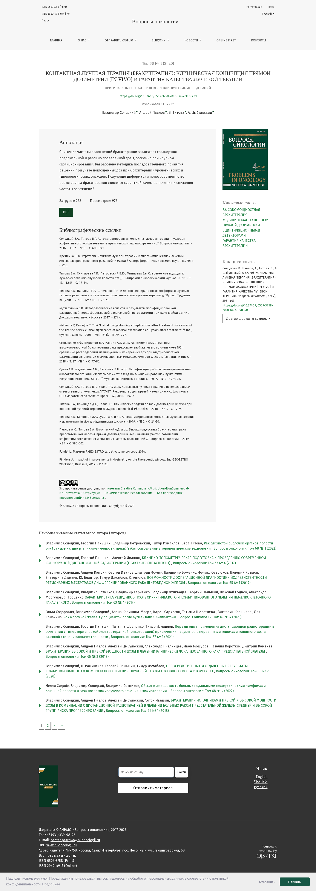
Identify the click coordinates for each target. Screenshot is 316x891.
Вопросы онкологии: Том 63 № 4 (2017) (204, 563)
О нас (82, 40)
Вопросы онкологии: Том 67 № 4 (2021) (209, 617)
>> (61, 726)
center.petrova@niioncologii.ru (75, 840)
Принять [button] (294, 881)
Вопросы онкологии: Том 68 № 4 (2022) (202, 691)
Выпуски (159, 40)
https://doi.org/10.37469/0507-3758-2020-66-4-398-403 (158, 96)
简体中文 (260, 782)
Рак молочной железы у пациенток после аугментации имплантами (120, 617)
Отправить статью (119, 40)
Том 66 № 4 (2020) (158, 63)
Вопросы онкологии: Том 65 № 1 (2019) (219, 583)
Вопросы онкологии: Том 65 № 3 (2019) (77, 657)
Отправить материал (153, 788)
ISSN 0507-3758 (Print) (54, 6)
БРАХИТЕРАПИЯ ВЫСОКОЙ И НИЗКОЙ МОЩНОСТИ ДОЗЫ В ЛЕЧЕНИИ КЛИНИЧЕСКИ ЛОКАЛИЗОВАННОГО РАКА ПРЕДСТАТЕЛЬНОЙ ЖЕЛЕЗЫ (156, 651)
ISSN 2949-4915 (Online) (56, 13)
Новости (191, 40)
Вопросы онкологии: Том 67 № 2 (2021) (142, 637)
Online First (226, 40)
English (261, 777)
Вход (271, 6)
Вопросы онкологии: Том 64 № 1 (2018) (137, 711)
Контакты (258, 40)
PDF (66, 212)
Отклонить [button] (267, 881)
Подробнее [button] (51, 884)
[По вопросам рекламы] (48, 786)
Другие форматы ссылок (247, 319)
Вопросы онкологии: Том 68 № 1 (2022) (244, 548)
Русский (269, 13)
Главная (56, 40)
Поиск (45, 20)
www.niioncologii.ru (61, 845)
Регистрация (254, 6)
